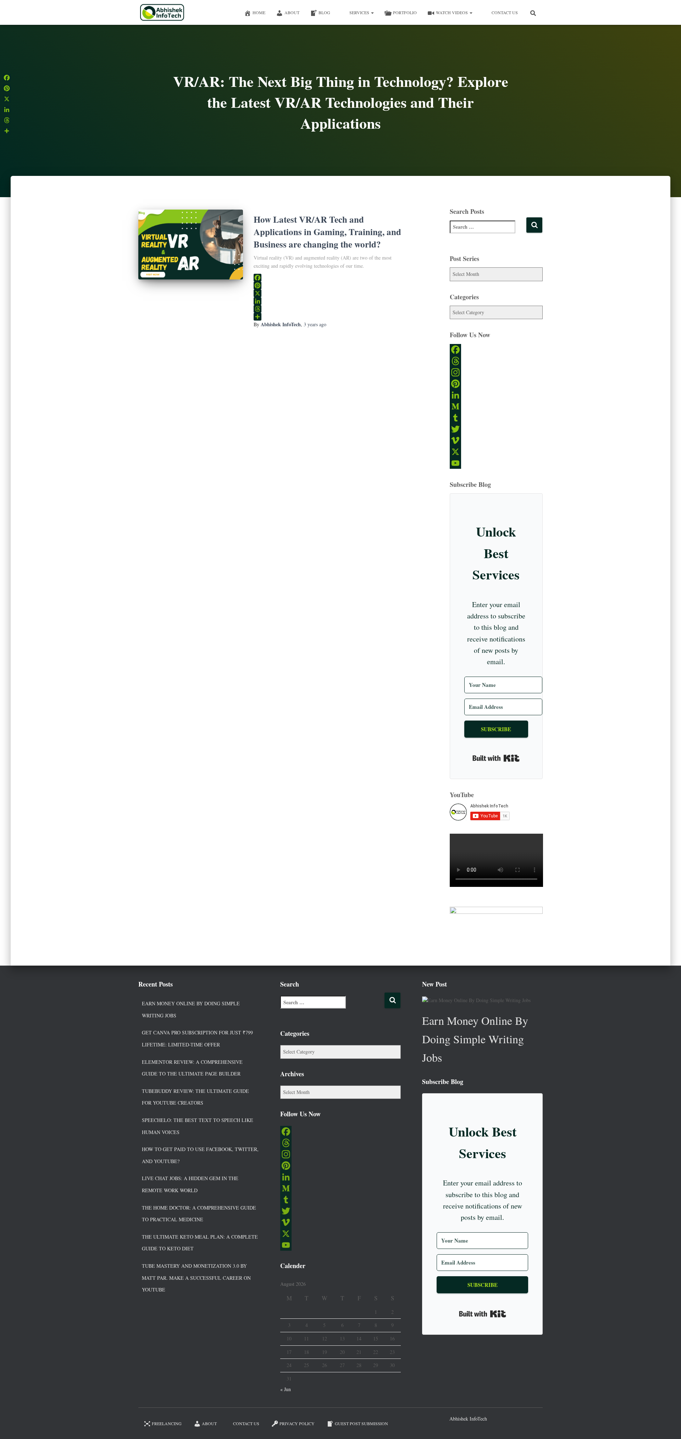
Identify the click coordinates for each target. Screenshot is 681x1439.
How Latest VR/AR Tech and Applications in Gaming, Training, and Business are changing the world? (327, 232)
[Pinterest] (329, 285)
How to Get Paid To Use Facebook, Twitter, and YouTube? (200, 1155)
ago (315, 324)
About (291, 12)
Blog (324, 12)
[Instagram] (496, 372)
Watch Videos (452, 12)
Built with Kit (496, 758)
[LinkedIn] (329, 301)
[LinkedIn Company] (496, 395)
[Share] (329, 317)
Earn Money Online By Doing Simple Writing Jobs (191, 1009)
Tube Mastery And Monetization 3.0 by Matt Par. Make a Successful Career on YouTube (196, 1277)
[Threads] (329, 309)
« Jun (285, 1389)
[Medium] (496, 406)
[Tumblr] (496, 417)
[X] (329, 293)
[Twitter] (496, 429)
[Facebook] (329, 278)
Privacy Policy (297, 1423)
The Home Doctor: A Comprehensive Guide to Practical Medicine (199, 1213)
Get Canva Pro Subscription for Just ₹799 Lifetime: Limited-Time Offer (197, 1038)
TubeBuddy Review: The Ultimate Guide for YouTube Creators (195, 1097)
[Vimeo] (496, 440)
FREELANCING (167, 1423)
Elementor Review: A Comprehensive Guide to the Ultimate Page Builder (192, 1068)
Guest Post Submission (361, 1423)
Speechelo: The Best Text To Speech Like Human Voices (197, 1126)
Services (359, 12)
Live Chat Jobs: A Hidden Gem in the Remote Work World (190, 1184)
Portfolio (405, 12)
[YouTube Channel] (496, 463)
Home (259, 12)
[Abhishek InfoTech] (162, 12)
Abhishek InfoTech (468, 1418)
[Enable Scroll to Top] (667, 1425)
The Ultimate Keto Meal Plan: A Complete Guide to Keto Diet (200, 1242)
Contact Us (505, 12)
